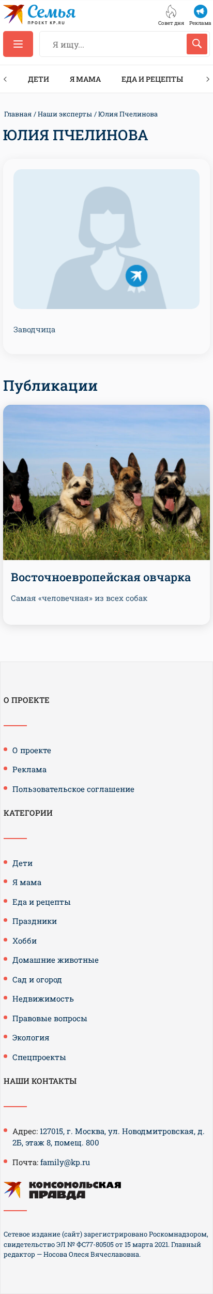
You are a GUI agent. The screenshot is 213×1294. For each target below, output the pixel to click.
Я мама (85, 79)
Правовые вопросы (49, 1018)
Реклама (29, 769)
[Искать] (197, 44)
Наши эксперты (65, 114)
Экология (31, 1037)
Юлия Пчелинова (128, 114)
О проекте (31, 750)
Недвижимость (43, 998)
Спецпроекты (39, 1057)
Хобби (24, 940)
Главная (18, 114)
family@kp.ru (65, 1162)
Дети (38, 79)
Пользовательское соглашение (73, 789)
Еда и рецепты (152, 79)
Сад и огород (37, 979)
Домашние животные (55, 959)
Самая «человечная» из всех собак (79, 598)
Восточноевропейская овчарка (101, 576)
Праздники (34, 921)
